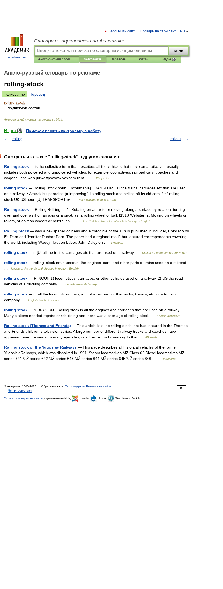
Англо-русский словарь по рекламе (56, 59)
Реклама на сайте (98, 386)
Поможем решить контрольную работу (63, 131)
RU (182, 31)
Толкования (92, 59)
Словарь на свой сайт (158, 31)
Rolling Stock (16, 231)
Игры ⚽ (169, 59)
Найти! (178, 51)
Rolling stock (16, 166)
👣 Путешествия (20, 390)
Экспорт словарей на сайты (23, 398)
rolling (17, 139)
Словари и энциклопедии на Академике (79, 41)
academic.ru (17, 57)
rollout (175, 139)
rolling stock (15, 188)
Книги (143, 59)
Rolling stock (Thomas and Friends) (37, 325)
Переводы (118, 59)
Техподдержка (75, 386)
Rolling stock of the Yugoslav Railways (40, 347)
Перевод (37, 94)
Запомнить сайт (122, 31)
